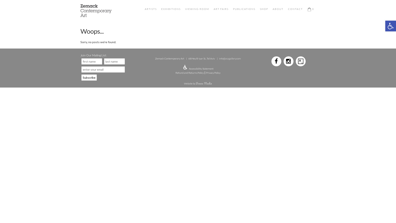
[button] (390, 26)
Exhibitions (171, 9)
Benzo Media (204, 83)
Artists (151, 9)
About (278, 9)
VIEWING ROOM (197, 9)
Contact (295, 9)
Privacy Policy (213, 72)
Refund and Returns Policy (190, 72)
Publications (244, 9)
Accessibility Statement (201, 68)
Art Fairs (221, 9)
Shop (264, 9)
